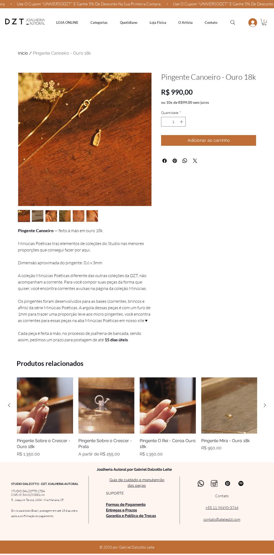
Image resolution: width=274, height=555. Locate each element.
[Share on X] (195, 161)
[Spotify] (241, 483)
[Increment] (182, 121)
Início (23, 53)
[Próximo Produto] (265, 405)
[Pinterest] (227, 483)
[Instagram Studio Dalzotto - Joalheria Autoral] (214, 483)
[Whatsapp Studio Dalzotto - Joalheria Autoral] (200, 483)
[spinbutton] (173, 121)
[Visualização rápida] (45, 405)
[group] (137, 417)
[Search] (232, 22)
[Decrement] (165, 121)
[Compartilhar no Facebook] (164, 161)
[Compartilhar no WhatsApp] (185, 161)
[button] (99, 22)
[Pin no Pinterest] (175, 161)
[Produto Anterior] (9, 405)
